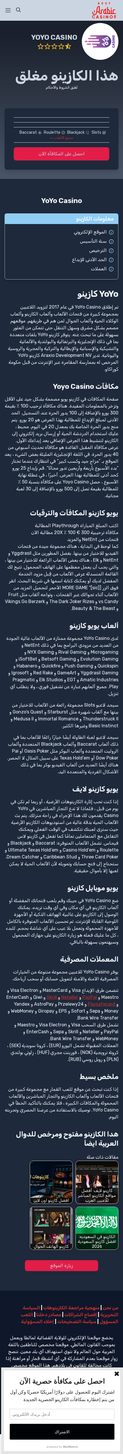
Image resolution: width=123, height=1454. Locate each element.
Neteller (69, 997)
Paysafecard (101, 1004)
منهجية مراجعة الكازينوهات (71, 1307)
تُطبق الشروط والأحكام (62, 87)
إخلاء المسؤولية (37, 1321)
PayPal (89, 997)
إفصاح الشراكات (80, 1314)
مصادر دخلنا (48, 1314)
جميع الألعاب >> (61, 138)
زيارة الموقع (61, 1265)
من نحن (110, 1307)
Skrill (52, 997)
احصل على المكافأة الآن (62, 153)
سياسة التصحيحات (76, 1321)
